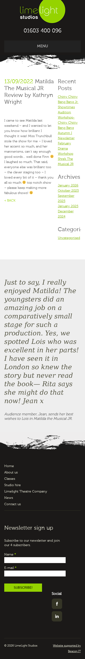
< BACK (9, 200)
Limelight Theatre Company (25, 491)
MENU (42, 46)
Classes (9, 478)
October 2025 (68, 190)
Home (9, 466)
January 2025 (68, 206)
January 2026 (68, 185)
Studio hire (12, 485)
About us (11, 472)
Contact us (12, 504)
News (8, 498)
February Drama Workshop (65, 148)
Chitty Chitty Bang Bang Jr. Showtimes (68, 102)
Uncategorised (69, 238)
